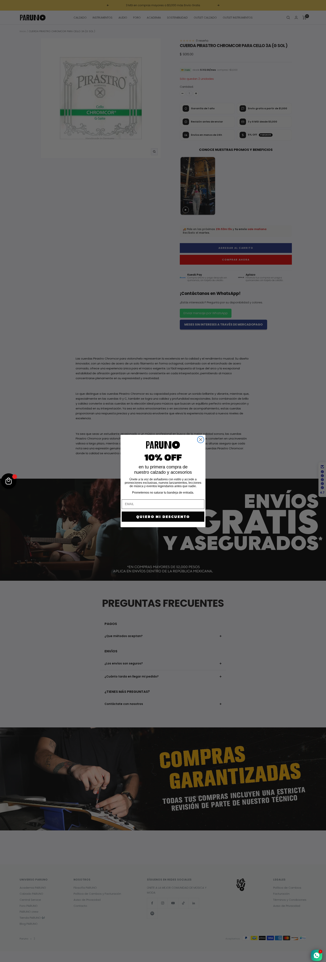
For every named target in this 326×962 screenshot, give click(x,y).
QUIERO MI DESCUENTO (163, 516)
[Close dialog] (200, 439)
